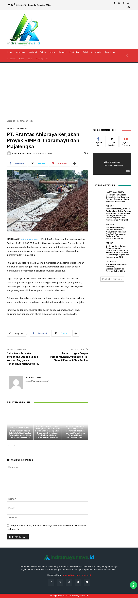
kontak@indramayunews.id (77, 575)
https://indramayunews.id (36, 381)
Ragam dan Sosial (25, 120)
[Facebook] (114, 3)
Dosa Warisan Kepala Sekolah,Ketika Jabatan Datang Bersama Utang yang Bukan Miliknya (20, 434)
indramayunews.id (30, 239)
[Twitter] (128, 3)
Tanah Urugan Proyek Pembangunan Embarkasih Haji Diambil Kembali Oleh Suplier (69, 357)
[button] (127, 55)
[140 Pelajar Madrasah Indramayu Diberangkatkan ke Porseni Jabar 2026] (98, 266)
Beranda (11, 120)
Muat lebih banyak (111, 279)
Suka (98, 138)
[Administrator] (9, 153)
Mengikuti (112, 138)
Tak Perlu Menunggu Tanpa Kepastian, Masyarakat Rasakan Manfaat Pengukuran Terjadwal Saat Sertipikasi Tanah (75, 432)
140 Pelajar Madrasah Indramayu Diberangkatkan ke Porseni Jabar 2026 (116, 267)
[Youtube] (129, 7)
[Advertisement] (69, 90)
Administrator (23, 153)
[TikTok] (124, 3)
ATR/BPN (47, 423)
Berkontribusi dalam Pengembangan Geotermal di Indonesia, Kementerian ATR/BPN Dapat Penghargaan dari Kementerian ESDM (117, 251)
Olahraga (111, 262)
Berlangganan (128, 138)
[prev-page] (9, 446)
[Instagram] (119, 3)
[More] (74, 163)
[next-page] (14, 446)
